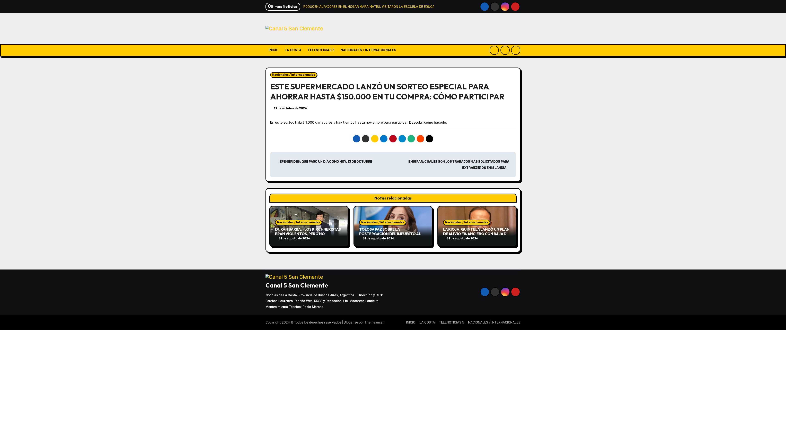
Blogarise (351, 322)
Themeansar (374, 322)
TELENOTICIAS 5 (321, 50)
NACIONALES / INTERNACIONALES (368, 50)
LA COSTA (293, 50)
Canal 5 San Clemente (296, 285)
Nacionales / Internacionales (293, 75)
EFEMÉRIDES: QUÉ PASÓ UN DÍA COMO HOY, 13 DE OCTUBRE (325, 161)
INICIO (274, 50)
